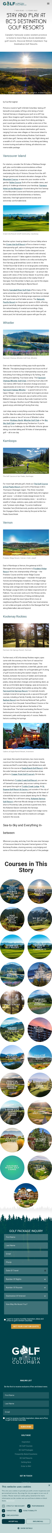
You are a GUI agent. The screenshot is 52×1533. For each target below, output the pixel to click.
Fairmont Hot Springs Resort (15, 691)
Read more (11, 1501)
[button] (26, 1528)
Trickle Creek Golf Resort (26, 780)
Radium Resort (9, 700)
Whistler (8, 323)
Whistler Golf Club (31, 420)
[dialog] (26, 1508)
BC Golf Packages (26, 1450)
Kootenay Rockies (15, 616)
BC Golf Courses (26, 1446)
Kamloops (9, 441)
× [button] (49, 1485)
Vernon (8, 522)
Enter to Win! (26, 1466)
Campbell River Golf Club (19, 290)
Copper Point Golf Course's (23, 774)
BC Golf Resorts (26, 1458)
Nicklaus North (16, 420)
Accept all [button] (13, 1521)
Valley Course (15, 182)
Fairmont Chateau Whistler (14, 390)
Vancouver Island (14, 156)
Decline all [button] (38, 1521)
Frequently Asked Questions (26, 1454)
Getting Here (26, 1462)
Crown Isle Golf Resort (15, 244)
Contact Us (26, 1482)
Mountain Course (10, 179)
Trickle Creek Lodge (30, 786)
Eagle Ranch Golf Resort (32, 768)
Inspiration (26, 1442)
